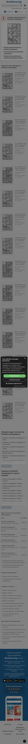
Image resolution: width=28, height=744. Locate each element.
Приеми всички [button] (14, 376)
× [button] (24, 358)
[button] (14, 383)
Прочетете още (20, 372)
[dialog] (14, 372)
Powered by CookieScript (20, 386)
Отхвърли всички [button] (14, 380)
